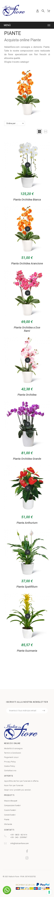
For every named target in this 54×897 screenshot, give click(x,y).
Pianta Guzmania (27, 650)
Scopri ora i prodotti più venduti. (17, 790)
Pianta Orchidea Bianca (27, 199)
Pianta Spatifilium (27, 586)
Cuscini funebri (10, 810)
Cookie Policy (9, 766)
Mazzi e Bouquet (10, 801)
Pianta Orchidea (27, 394)
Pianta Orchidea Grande (27, 458)
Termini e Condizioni (12, 753)
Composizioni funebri (12, 805)
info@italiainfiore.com (19, 843)
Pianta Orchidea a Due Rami (27, 329)
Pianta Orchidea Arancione (27, 263)
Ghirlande (8, 824)
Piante (6, 819)
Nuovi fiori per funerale (13, 785)
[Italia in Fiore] (14, 11)
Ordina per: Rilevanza (15, 123)
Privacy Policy (10, 762)
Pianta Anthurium (27, 522)
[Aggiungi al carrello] (27, 165)
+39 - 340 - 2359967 (18, 837)
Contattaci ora (10, 770)
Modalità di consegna (13, 748)
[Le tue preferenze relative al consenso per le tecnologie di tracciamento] (49, 892)
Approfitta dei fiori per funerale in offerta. (21, 781)
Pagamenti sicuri (11, 757)
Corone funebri (10, 815)
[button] (39, 131)
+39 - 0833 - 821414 (18, 835)
